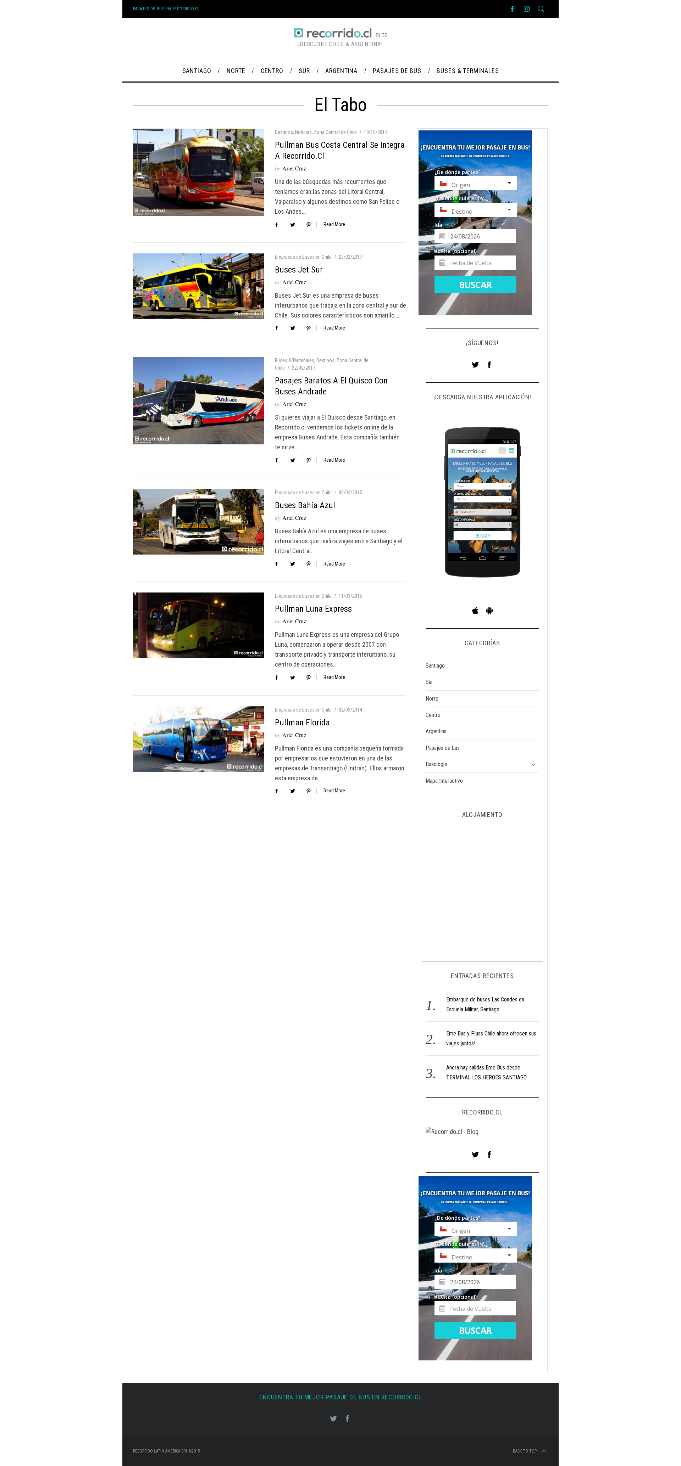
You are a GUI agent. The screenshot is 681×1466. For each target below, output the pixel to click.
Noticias (303, 132)
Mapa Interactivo (444, 780)
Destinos (284, 132)
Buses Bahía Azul (305, 505)
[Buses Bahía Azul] (198, 522)
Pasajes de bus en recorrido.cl (166, 8)
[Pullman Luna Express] (198, 625)
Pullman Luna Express (313, 609)
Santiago (435, 665)
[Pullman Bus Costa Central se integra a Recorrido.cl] (198, 172)
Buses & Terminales (294, 360)
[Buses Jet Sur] (198, 286)
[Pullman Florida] (198, 739)
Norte (432, 698)
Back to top (525, 1451)
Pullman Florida (302, 723)
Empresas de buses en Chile (303, 257)
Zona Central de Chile (335, 132)
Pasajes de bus (443, 748)
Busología (436, 764)
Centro (433, 715)
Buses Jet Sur (299, 270)
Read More (334, 224)
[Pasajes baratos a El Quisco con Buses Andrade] (198, 400)
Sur (429, 682)
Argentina (436, 731)
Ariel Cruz (294, 168)
